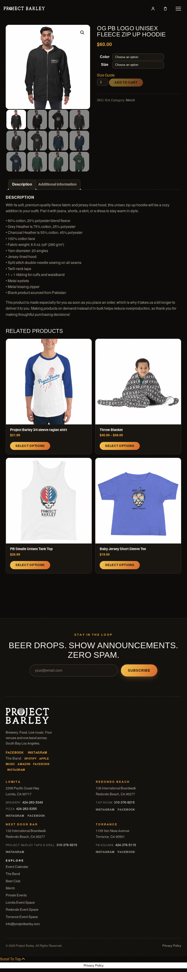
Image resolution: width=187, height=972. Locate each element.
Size (104, 64)
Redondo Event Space (22, 909)
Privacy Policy (171, 945)
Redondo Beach (113, 781)
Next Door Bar (22, 824)
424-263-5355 (21, 809)
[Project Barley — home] (24, 9)
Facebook (15, 752)
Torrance (106, 824)
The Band (13, 874)
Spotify (30, 758)
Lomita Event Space (20, 902)
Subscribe (139, 670)
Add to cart (125, 82)
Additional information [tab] (57, 184)
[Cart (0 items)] (165, 8)
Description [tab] (22, 184)
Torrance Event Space (22, 917)
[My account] (153, 8)
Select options (30, 446)
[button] (82, 32)
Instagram (37, 752)
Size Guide (106, 75)
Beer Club (13, 881)
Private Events (16, 895)
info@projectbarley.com (23, 924)
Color (104, 57)
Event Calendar (17, 867)
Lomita (13, 781)
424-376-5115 (116, 845)
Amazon (24, 764)
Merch (130, 100)
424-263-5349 (24, 802)
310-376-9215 (115, 802)
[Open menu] (178, 9)
